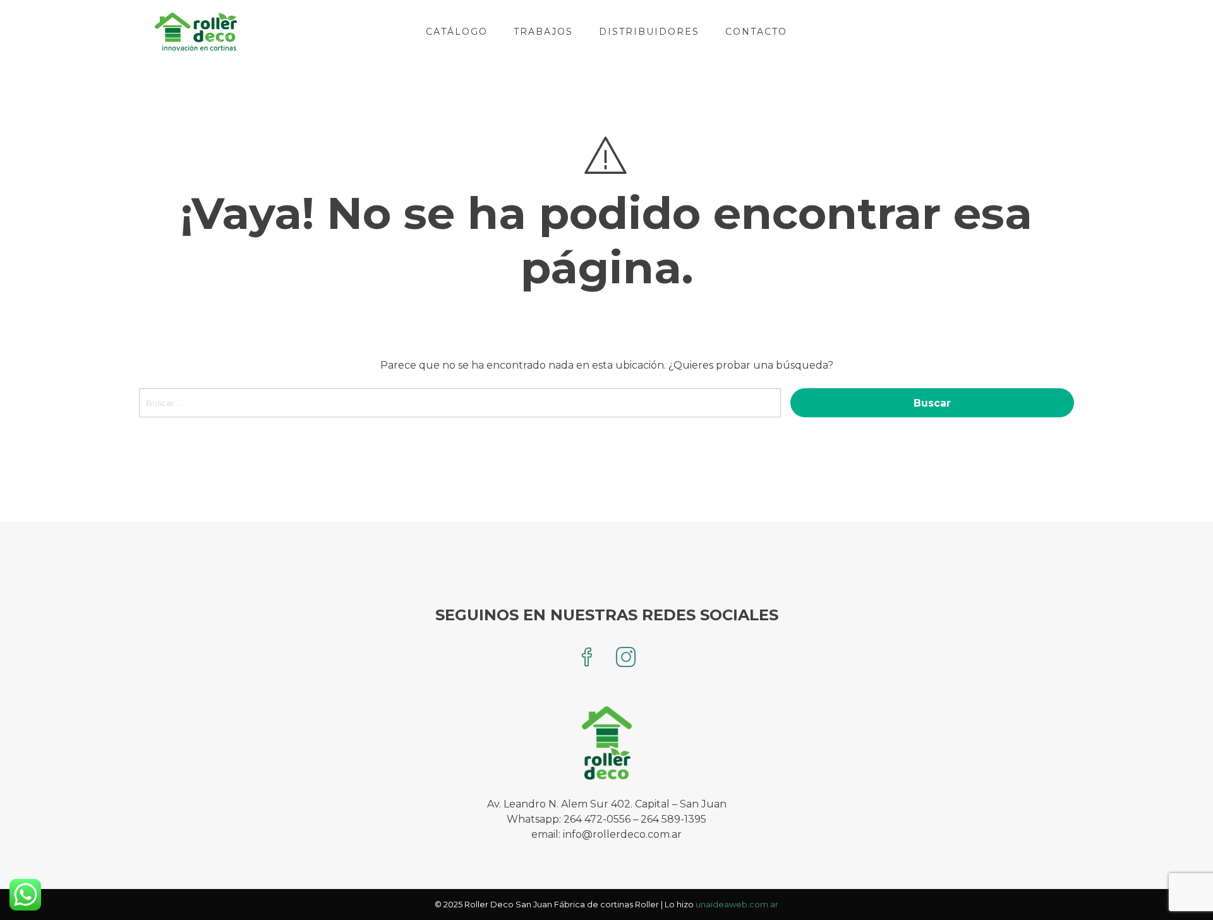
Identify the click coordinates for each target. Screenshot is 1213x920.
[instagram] (626, 658)
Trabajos (543, 31)
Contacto (756, 31)
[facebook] (587, 658)
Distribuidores (649, 31)
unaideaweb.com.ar (737, 904)
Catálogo (457, 31)
